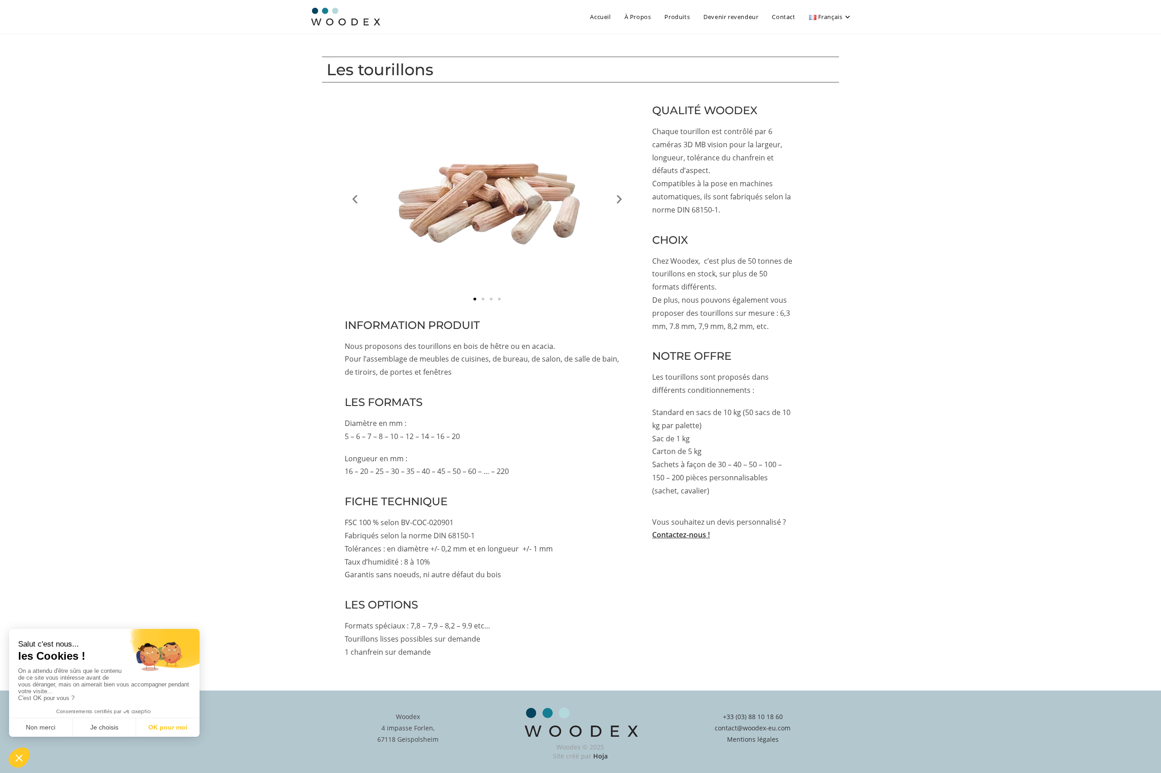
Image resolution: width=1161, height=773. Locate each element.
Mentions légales (753, 739)
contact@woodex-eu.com (752, 728)
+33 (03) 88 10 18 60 (753, 716)
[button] (355, 198)
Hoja (600, 756)
